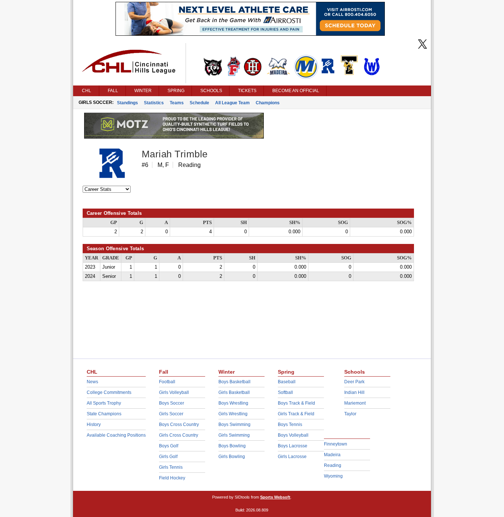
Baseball (287, 381)
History (94, 424)
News (92, 381)
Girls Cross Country (178, 435)
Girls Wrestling (233, 413)
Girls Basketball (234, 392)
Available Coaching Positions (116, 435)
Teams (177, 102)
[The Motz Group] (174, 137)
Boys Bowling (232, 445)
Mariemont (355, 403)
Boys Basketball (234, 381)
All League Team (232, 102)
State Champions (104, 413)
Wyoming (333, 476)
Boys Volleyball (293, 435)
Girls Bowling (231, 456)
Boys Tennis (290, 424)
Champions (268, 102)
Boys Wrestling (233, 403)
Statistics (154, 102)
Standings (127, 102)
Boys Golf (168, 445)
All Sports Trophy (104, 403)
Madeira (332, 454)
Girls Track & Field (296, 413)
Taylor (350, 413)
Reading (332, 465)
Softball (285, 392)
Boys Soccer (171, 403)
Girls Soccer (171, 413)
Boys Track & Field (296, 403)
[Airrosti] (250, 34)
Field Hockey (172, 478)
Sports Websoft (275, 497)
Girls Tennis (171, 467)
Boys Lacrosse (292, 445)
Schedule (199, 102)
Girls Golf (168, 456)
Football (167, 381)
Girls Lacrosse (292, 456)
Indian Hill (354, 392)
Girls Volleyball (174, 392)
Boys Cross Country (179, 424)
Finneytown (335, 444)
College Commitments (109, 392)
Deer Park (354, 381)
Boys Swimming (234, 424)
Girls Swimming (234, 435)
